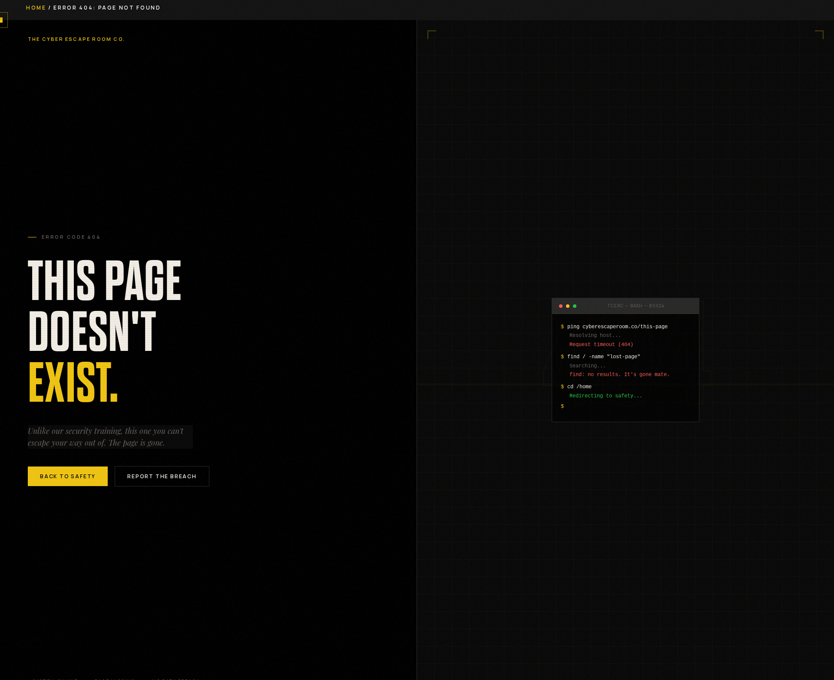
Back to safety (68, 476)
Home (36, 7)
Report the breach (162, 476)
